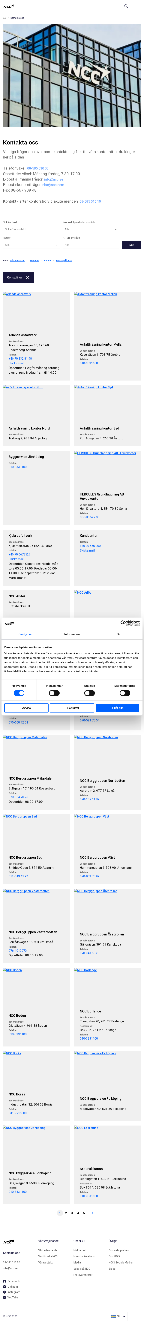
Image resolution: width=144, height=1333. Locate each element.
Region (7, 237)
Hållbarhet (80, 1250)
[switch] (54, 693)
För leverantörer (83, 1274)
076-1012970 (18, 950)
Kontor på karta (64, 260)
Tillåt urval (72, 707)
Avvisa (26, 707)
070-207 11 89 (89, 799)
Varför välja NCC (48, 1256)
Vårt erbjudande (47, 1250)
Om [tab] (119, 634)
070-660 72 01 (18, 722)
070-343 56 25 (89, 953)
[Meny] (138, 6)
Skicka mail (16, 363)
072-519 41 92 (18, 876)
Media (77, 1262)
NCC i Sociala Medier (121, 1262)
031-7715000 (18, 1113)
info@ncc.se (53, 179)
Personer (34, 260)
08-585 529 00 (89, 517)
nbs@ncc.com (53, 185)
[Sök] (126, 6)
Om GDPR (114, 1256)
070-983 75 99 (89, 876)
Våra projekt (45, 1262)
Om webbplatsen (119, 1250)
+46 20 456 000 (90, 546)
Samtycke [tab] (25, 634)
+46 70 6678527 (19, 554)
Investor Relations (84, 1256)
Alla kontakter (17, 260)
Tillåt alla (117, 707)
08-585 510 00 (38, 168)
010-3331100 (89, 363)
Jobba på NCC (82, 1268)
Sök (131, 244)
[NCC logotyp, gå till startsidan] (9, 6)
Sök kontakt (10, 222)
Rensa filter (14, 277)
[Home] (4, 17)
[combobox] (91, 229)
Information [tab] (72, 634)
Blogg (112, 1268)
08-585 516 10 (90, 201)
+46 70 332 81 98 (20, 358)
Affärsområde (71, 237)
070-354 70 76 (18, 797)
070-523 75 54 (89, 720)
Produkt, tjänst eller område (79, 222)
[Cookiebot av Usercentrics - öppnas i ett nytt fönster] (123, 623)
